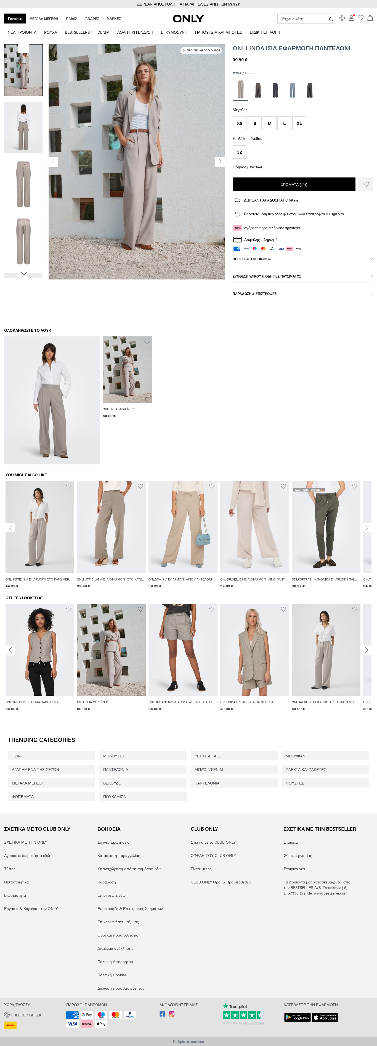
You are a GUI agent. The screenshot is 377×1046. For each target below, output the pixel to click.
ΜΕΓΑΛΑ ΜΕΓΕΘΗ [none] (44, 18)
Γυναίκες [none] (15, 18)
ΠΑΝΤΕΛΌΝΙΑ (115, 769)
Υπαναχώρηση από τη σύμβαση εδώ (129, 868)
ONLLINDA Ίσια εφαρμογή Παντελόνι (292, 47)
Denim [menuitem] (103, 32)
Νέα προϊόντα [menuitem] (22, 32)
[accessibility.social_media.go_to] (162, 1015)
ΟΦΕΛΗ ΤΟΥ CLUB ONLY (213, 855)
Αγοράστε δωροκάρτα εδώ (27, 855)
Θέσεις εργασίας (298, 855)
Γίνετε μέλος (201, 868)
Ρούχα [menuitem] (50, 32)
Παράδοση (106, 882)
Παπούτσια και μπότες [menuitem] (218, 32)
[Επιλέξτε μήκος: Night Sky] (275, 90)
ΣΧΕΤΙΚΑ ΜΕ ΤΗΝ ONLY (25, 842)
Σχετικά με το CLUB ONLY (37, 828)
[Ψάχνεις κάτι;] (331, 18)
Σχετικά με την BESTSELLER (320, 828)
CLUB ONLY (204, 828)
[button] (240, 123)
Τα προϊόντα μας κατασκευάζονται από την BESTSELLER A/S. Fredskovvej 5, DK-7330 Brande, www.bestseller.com (317, 887)
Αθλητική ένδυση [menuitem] (135, 32)
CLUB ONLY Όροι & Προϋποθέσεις (221, 882)
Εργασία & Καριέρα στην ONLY (31, 908)
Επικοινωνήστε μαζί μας (118, 921)
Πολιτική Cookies (112, 974)
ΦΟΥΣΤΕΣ (295, 783)
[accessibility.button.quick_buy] (147, 399)
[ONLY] (188, 20)
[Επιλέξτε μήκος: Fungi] (240, 90)
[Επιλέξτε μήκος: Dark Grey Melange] (310, 90)
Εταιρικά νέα (294, 868)
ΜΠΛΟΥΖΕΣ (114, 756)
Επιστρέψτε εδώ (111, 895)
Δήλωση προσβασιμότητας (120, 988)
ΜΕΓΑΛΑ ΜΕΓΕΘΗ (28, 783)
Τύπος (9, 868)
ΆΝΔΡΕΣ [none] (92, 18)
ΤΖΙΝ (16, 756)
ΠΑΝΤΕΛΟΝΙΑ (207, 783)
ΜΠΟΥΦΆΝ (295, 756)
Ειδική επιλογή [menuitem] (265, 32)
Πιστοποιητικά (16, 882)
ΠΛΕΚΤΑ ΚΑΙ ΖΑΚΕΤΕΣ (306, 769)
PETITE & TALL (208, 756)
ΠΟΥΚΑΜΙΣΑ (114, 796)
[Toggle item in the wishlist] (366, 184)
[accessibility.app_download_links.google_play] (297, 1022)
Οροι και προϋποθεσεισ (118, 935)
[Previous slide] (10, 528)
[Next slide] (366, 528)
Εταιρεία (291, 842)
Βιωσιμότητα (15, 895)
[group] (40, 538)
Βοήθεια (109, 828)
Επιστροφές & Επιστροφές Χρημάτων (130, 908)
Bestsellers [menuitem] (77, 32)
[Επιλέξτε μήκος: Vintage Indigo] (292, 90)
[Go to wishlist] (360, 19)
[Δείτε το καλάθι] (370, 18)
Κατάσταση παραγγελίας (118, 855)
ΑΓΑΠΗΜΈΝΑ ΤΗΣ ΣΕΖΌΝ (35, 769)
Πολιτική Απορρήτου (115, 961)
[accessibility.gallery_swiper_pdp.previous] (23, 48)
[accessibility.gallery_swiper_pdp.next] (23, 273)
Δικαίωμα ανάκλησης (115, 948)
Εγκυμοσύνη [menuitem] (174, 32)
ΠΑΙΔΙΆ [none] (72, 18)
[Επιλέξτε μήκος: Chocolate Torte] (258, 90)
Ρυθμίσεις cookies (188, 1041)
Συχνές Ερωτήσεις (113, 842)
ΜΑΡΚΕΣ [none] (114, 18)
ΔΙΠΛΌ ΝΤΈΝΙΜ (209, 769)
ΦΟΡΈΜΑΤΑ (23, 796)
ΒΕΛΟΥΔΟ (112, 783)
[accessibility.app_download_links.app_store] (325, 1022)
